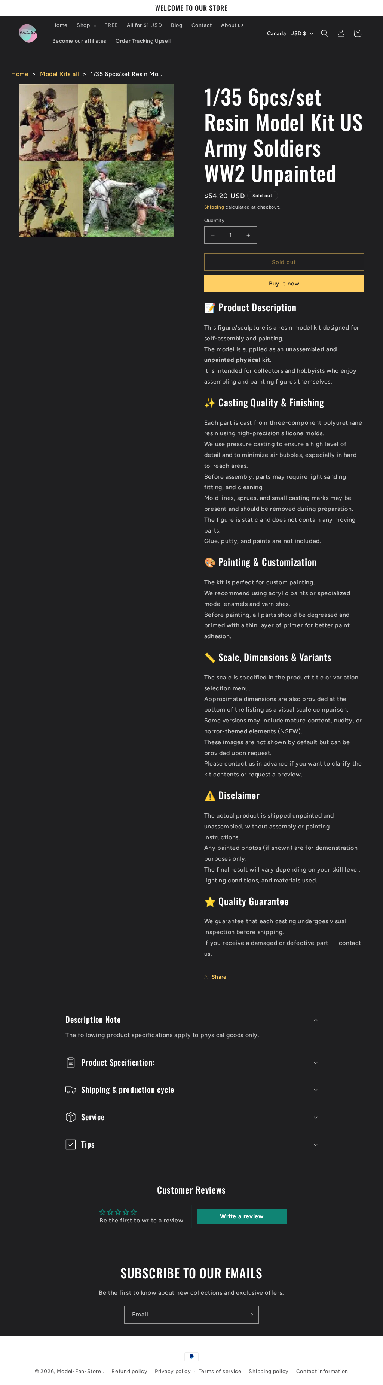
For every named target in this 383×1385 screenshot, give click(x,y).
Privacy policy (173, 1371)
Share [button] (219, 977)
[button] (86, 25)
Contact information (322, 1371)
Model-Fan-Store (79, 1371)
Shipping (214, 207)
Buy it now (284, 283)
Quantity (214, 220)
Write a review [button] (241, 1216)
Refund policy (129, 1371)
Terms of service (220, 1371)
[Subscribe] (250, 1315)
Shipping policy (269, 1371)
